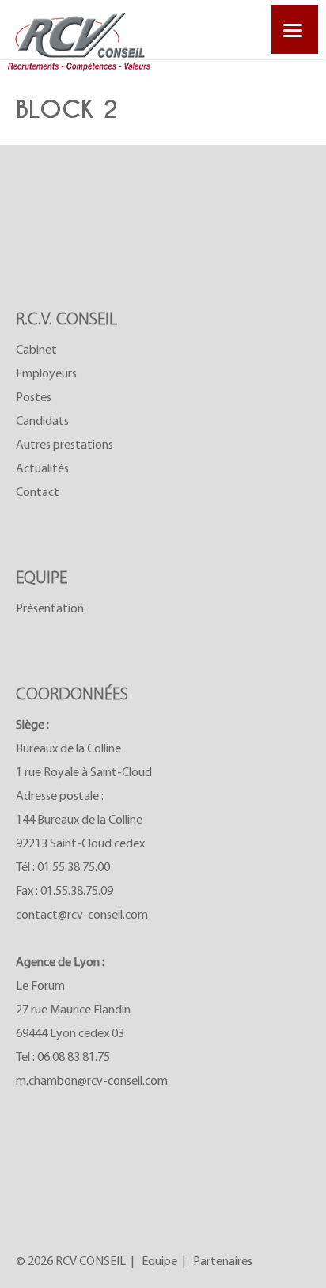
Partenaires (222, 1262)
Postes (33, 398)
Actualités (42, 469)
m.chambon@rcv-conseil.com (92, 1081)
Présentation (50, 609)
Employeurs (46, 374)
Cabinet (36, 350)
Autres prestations (64, 445)
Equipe (159, 1262)
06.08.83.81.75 (73, 1057)
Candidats (42, 421)
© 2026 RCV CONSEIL (71, 1262)
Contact (37, 493)
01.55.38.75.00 (73, 868)
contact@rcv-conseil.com (82, 915)
